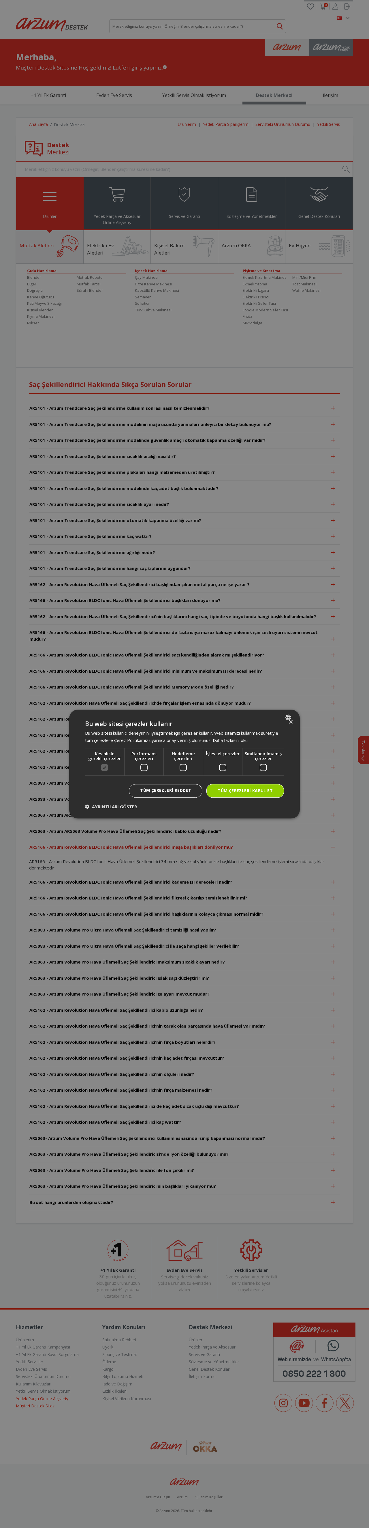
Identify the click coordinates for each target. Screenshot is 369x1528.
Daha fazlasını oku (230, 740)
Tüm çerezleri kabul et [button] (245, 791)
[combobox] (289, 717)
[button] (111, 806)
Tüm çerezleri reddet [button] (165, 790)
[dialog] (184, 764)
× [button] (290, 722)
